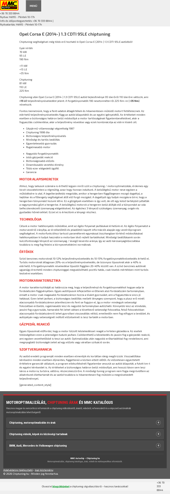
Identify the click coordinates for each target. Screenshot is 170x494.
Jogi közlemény (44, 470)
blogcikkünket (61, 486)
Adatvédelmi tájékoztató (18, 470)
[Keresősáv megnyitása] (22, 5)
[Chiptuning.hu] (9, 9)
